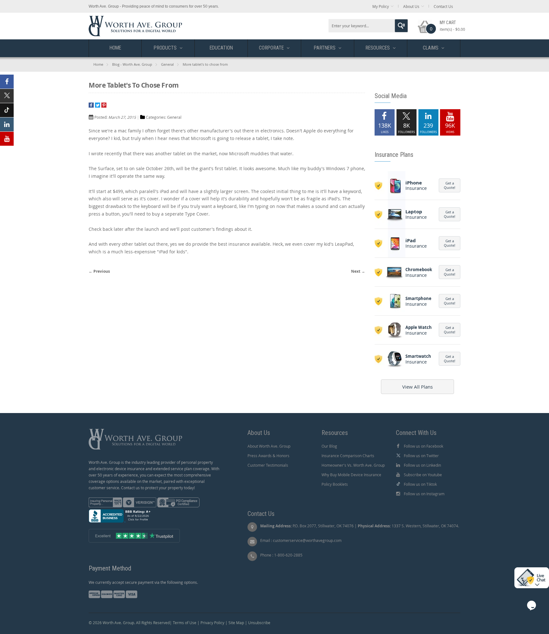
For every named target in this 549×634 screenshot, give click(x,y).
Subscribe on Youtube (423, 474)
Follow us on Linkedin (422, 465)
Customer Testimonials (267, 465)
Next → (358, 271)
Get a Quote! (449, 185)
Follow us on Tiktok (420, 484)
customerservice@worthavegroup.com (307, 540)
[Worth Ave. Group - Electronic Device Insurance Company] (135, 19)
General (167, 64)
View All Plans (417, 387)
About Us (411, 6)
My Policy (380, 6)
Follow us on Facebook (423, 446)
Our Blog (329, 446)
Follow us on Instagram (424, 493)
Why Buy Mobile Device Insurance (351, 474)
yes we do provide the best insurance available (220, 244)
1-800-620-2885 (288, 554)
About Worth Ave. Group (268, 446)
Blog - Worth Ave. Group (132, 64)
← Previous (99, 271)
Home (98, 64)
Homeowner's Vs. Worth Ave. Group (353, 465)
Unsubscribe (259, 622)
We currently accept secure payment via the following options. (143, 582)
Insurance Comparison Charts (348, 455)
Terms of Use (184, 622)
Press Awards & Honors (268, 455)
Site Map (236, 622)
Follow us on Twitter (421, 455)
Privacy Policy (212, 622)
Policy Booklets (335, 484)
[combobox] (368, 25)
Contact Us (443, 6)
